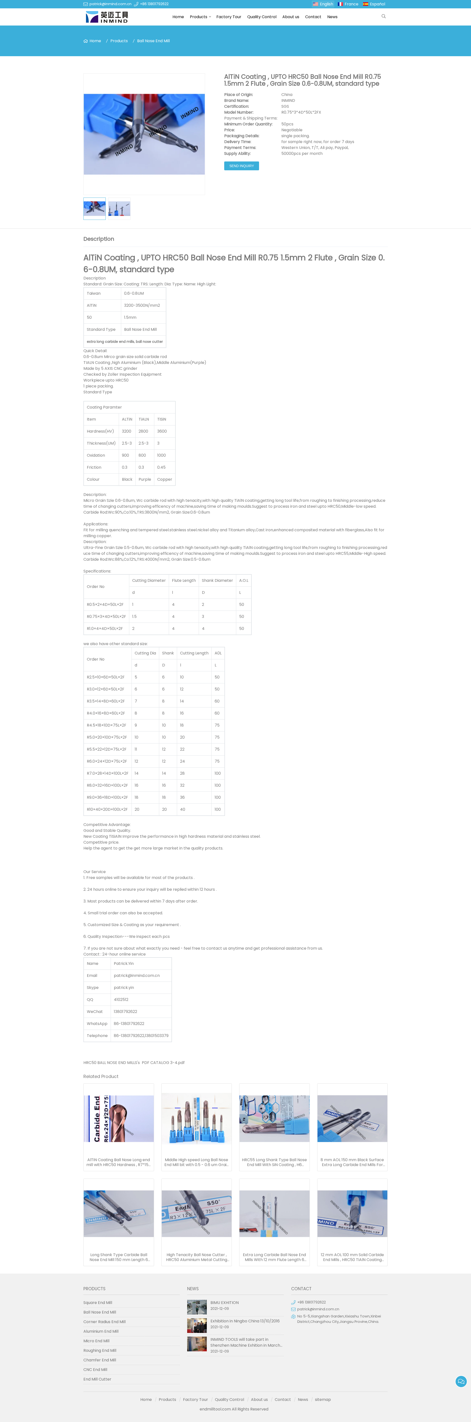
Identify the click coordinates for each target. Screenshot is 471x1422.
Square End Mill (97, 1302)
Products (198, 17)
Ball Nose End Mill (153, 41)
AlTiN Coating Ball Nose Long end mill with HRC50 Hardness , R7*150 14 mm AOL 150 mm (118, 1162)
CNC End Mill (95, 1369)
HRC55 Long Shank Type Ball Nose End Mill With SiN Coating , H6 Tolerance (274, 1162)
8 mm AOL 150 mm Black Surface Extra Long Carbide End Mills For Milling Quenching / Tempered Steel (352, 1162)
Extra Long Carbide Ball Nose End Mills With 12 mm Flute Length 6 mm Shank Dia (274, 1257)
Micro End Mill (96, 1341)
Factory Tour (228, 17)
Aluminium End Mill (100, 1331)
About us (290, 17)
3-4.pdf (177, 1062)
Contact (313, 17)
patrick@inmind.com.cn (110, 3)
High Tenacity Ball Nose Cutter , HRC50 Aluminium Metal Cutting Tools (196, 1257)
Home (178, 17)
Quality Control (261, 17)
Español (377, 4)
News (332, 17)
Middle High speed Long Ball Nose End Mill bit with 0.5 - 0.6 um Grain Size (196, 1162)
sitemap (323, 1399)
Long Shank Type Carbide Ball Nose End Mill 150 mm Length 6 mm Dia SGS (119, 1257)
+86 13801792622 (154, 3)
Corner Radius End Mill (104, 1322)
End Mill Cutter (97, 1379)
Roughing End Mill (99, 1350)
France (351, 4)
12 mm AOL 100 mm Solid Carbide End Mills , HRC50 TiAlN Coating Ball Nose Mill (352, 1257)
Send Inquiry (241, 166)
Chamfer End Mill (99, 1360)
